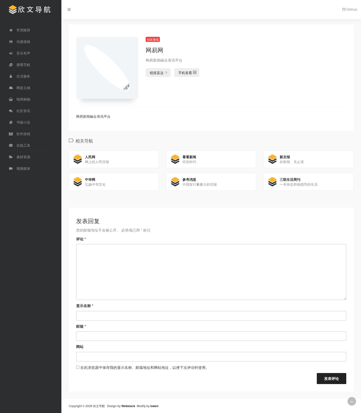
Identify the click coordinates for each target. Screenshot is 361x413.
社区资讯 (153, 39)
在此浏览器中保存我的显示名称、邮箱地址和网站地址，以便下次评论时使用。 (144, 367)
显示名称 (84, 305)
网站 (79, 346)
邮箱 (81, 326)
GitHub (351, 9)
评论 (81, 239)
